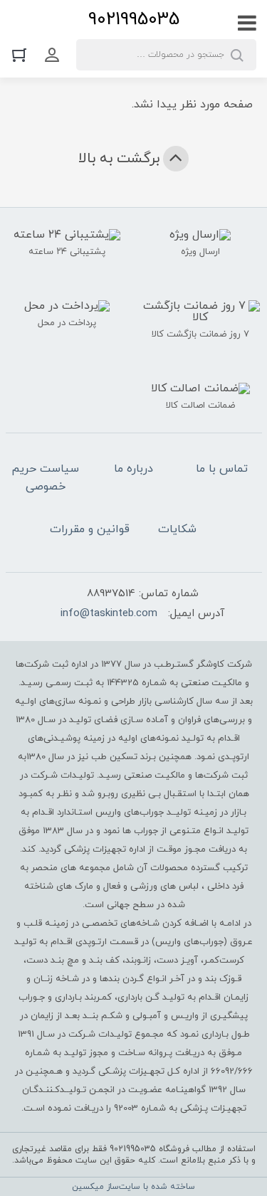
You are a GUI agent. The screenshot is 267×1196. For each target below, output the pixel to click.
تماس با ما (222, 469)
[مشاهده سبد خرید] (23, 54)
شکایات (177, 529)
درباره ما (133, 469)
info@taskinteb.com (109, 613)
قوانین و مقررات (90, 529)
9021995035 (133, 19)
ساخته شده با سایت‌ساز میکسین (133, 1186)
